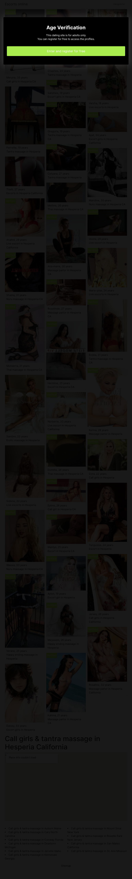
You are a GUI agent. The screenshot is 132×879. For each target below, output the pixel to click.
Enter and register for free (66, 51)
